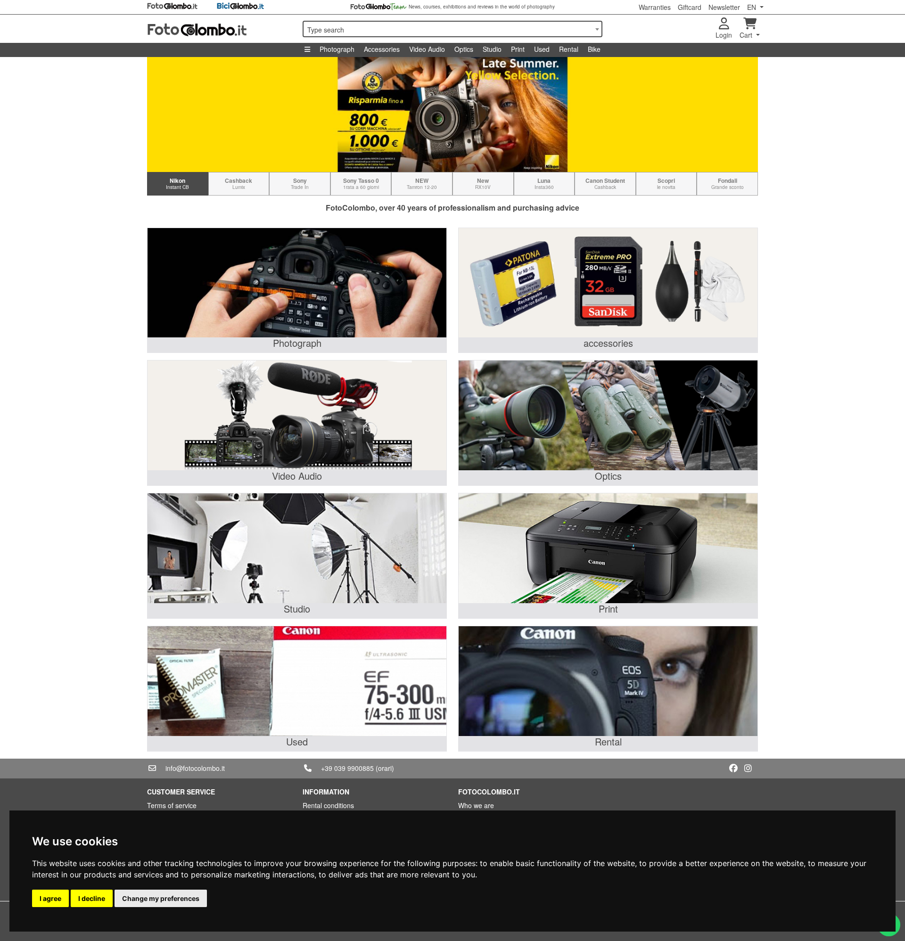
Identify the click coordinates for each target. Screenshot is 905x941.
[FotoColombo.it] (219, 28)
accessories (608, 343)
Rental (568, 49)
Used (542, 49)
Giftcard (689, 7)
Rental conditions (328, 805)
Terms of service (172, 805)
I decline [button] (91, 898)
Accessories (382, 49)
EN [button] (752, 7)
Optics (463, 49)
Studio (492, 49)
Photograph (337, 49)
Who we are (476, 805)
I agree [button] (50, 898)
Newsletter (724, 7)
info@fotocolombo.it (195, 768)
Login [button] (724, 35)
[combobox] (452, 29)
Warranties (655, 7)
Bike (594, 49)
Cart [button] (747, 35)
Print (518, 49)
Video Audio (427, 49)
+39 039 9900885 (347, 768)
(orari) (385, 768)
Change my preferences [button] (160, 898)
